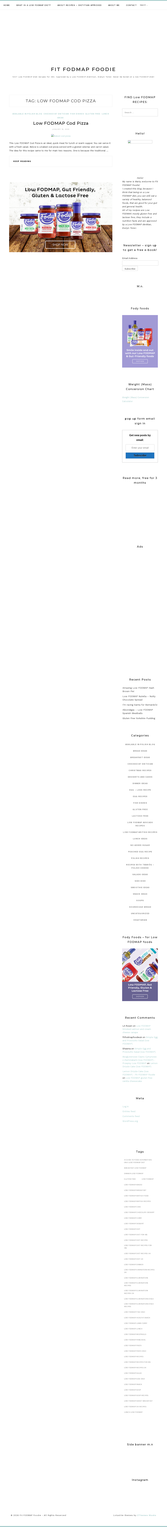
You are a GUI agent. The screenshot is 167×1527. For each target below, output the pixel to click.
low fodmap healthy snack (137, 1318)
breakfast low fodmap (135, 1168)
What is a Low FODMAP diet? (33, 5)
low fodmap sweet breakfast (138, 1401)
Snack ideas (140, 894)
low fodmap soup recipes (136, 1395)
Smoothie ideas (140, 887)
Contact (131, 5)
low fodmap (148, 1179)
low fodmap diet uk (133, 1259)
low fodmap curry (133, 1218)
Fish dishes (77, 114)
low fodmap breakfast (135, 1190)
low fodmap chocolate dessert (139, 1212)
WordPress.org (130, 1121)
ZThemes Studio (146, 1515)
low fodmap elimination (136, 1278)
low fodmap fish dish (134, 1312)
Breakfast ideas (140, 757)
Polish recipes (140, 858)
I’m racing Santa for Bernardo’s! (140, 704)
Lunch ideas (140, 839)
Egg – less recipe (140, 790)
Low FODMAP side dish (134, 1379)
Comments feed (131, 1116)
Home (7, 5)
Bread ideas (140, 751)
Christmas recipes (140, 770)
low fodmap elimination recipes (136, 1284)
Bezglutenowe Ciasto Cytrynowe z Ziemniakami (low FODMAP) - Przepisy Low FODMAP (139, 1060)
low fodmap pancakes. (135, 1340)
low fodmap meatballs (135, 1334)
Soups (140, 900)
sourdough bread (140, 907)
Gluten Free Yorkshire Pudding (138, 718)
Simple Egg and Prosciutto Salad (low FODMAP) (140, 1040)
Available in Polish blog (27, 114)
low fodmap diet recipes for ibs (138, 1246)
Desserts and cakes (140, 777)
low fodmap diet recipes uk (137, 1253)
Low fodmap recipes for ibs (137, 1362)
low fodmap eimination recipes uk (139, 1271)
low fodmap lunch (133, 1329)
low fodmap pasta (133, 1345)
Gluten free (130, 1179)
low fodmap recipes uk (135, 1367)
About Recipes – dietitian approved (79, 5)
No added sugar (140, 845)
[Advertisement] (83, 34)
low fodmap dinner (133, 1264)
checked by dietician (56, 114)
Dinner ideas (140, 783)
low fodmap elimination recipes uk (136, 1292)
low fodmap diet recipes (136, 1240)
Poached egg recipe (140, 852)
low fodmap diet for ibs (135, 1235)
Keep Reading (22, 161)
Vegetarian (140, 920)
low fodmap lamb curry (135, 1323)
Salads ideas (140, 874)
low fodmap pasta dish (135, 1351)
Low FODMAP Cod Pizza (61, 123)
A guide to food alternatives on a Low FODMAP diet (138, 1161)
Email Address (129, 258)
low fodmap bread (133, 1185)
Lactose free (140, 816)
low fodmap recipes (134, 1356)
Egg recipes (140, 796)
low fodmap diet (132, 1229)
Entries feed (128, 1111)
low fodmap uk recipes (135, 1407)
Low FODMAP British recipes (140, 832)
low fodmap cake (132, 1207)
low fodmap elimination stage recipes (139, 1305)
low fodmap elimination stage (139, 1299)
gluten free (92, 114)
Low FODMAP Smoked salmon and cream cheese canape (136, 1029)
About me (114, 5)
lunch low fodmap (133, 1412)
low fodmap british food (136, 1196)
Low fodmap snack (133, 1384)
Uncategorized (140, 913)
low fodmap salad (133, 1373)
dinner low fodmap (133, 1173)
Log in (125, 1106)
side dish (140, 881)
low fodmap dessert (134, 1223)
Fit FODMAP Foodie (83, 69)
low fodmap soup (132, 1390)
